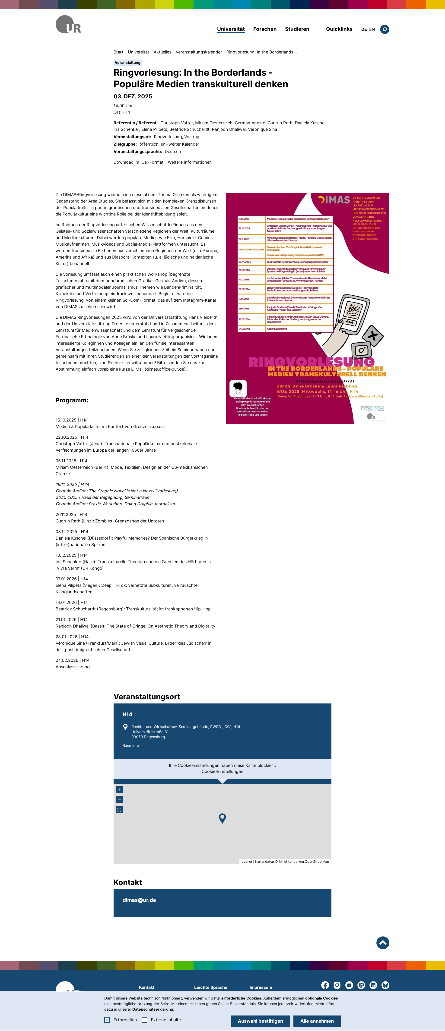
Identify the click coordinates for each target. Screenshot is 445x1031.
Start (119, 52)
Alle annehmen (317, 1021)
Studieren (297, 29)
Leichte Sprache (210, 987)
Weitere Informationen (190, 162)
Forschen (265, 29)
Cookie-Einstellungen (222, 771)
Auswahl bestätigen (260, 1021)
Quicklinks (339, 29)
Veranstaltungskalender (199, 52)
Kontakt (147, 987)
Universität (231, 29)
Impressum (261, 987)
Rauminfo (131, 745)
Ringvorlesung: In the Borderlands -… (263, 52)
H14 (126, 112)
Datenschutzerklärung (152, 1009)
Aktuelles (162, 52)
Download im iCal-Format (139, 162)
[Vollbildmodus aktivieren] (119, 809)
